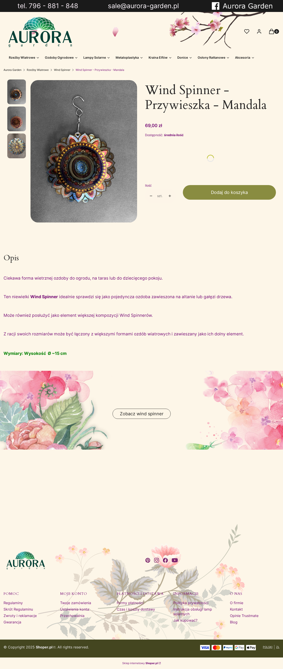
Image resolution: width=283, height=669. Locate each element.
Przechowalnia (72, 615)
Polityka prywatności (190, 603)
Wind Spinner (62, 70)
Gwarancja (12, 622)
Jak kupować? (185, 620)
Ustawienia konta (74, 609)
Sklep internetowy (140, 663)
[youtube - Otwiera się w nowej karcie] (175, 560)
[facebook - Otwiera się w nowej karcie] (165, 560)
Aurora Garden (12, 70)
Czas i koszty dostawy (136, 609)
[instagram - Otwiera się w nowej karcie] (156, 560)
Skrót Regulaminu (18, 609)
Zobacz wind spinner (141, 413)
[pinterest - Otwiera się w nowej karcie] (147, 560)
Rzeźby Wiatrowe (38, 70)
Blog (233, 622)
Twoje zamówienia (75, 603)
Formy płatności (130, 603)
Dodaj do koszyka (229, 192)
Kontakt (236, 609)
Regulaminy (13, 603)
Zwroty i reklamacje (20, 615)
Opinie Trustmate (244, 615)
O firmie (236, 603)
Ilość (148, 185)
